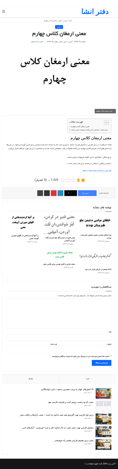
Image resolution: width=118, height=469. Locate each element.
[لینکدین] (60, 193)
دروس (65, 20)
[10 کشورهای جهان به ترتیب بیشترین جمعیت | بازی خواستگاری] (103, 393)
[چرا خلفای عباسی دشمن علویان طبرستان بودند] (95, 223)
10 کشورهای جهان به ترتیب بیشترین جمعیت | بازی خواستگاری (67, 389)
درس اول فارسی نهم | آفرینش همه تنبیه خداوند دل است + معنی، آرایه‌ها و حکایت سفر (56, 415)
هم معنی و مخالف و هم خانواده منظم (97, 170)
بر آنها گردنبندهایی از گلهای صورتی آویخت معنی (25, 237)
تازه (87, 378)
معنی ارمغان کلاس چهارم (80, 126)
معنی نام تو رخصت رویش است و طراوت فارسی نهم (70, 402)
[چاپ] (40, 193)
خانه (70, 20)
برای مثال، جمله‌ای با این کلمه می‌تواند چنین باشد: (89, 129)
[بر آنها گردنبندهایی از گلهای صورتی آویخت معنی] (23, 224)
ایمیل (108, 344)
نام (109, 331)
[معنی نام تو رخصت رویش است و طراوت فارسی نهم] (103, 406)
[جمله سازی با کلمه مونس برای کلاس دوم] (59, 254)
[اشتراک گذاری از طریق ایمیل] (47, 193)
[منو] (3, 12)
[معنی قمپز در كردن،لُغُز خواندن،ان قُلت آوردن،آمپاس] (59, 225)
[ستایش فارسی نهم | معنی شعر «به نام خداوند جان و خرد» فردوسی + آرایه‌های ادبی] (103, 431)
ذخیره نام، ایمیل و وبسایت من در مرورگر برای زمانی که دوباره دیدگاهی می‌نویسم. (80, 356)
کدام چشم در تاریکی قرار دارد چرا (98, 269)
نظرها (31, 378)
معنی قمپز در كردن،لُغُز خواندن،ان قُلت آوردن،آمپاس (60, 239)
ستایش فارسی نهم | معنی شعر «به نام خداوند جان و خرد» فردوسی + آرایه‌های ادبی (57, 428)
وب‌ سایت (53, 344)
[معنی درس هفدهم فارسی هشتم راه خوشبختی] (103, 444)
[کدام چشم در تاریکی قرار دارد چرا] (95, 257)
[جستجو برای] (114, 12)
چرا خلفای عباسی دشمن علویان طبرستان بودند (96, 236)
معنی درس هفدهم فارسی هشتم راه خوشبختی (73, 440)
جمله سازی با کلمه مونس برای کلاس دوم (59, 264)
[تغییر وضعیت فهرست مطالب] (105, 122)
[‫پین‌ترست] (54, 193)
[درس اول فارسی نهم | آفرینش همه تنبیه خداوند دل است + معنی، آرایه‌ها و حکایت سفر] (103, 419)
